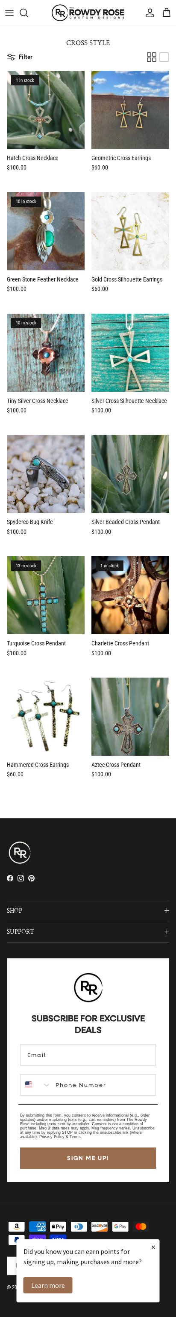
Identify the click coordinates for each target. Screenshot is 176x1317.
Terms (75, 1137)
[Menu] (9, 12)
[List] (164, 57)
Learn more (48, 1285)
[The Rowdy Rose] (88, 12)
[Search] (28, 12)
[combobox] (36, 1085)
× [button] (153, 1246)
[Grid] (152, 57)
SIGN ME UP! (88, 1158)
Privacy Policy (52, 1137)
